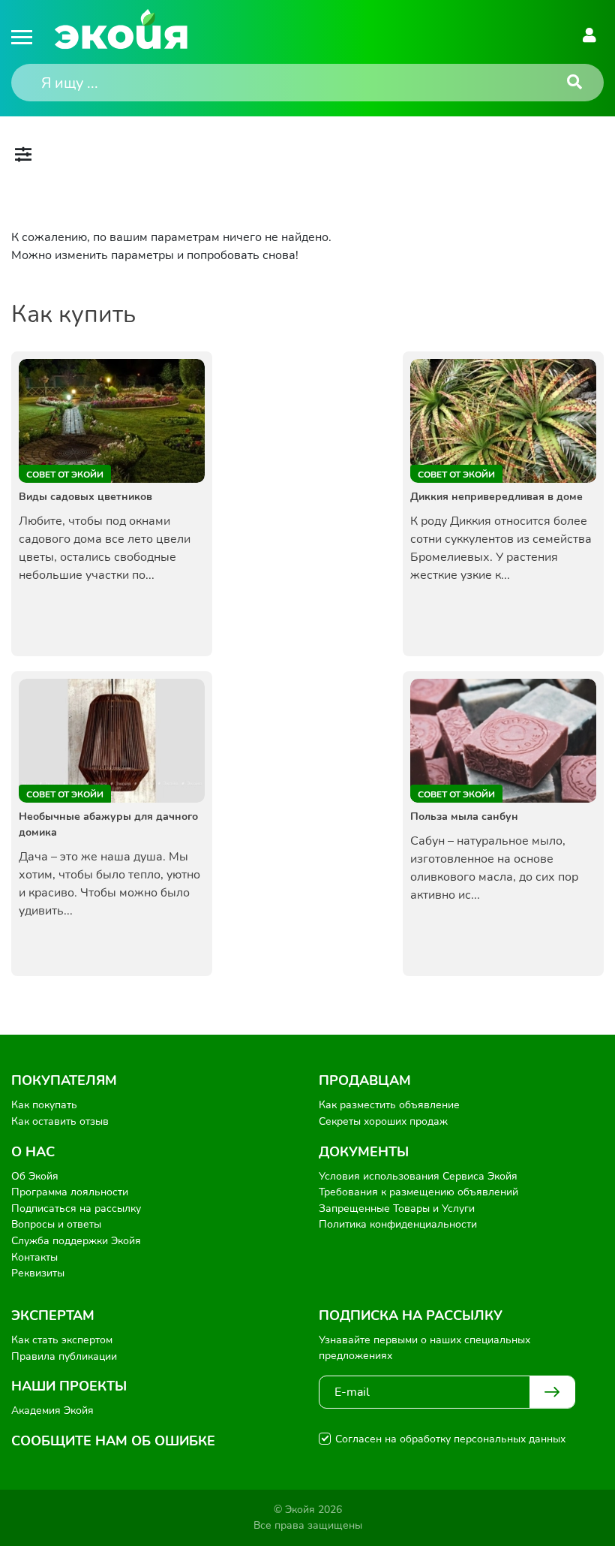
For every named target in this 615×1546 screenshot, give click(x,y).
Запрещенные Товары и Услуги (397, 1208)
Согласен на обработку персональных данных (450, 1439)
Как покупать (44, 1105)
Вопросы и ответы (56, 1224)
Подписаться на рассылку (76, 1208)
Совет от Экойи (65, 475)
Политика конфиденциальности (398, 1224)
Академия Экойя (52, 1410)
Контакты (34, 1257)
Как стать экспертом (61, 1340)
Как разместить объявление (389, 1105)
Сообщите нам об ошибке (113, 1441)
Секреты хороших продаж (383, 1121)
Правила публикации (64, 1356)
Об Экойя (34, 1176)
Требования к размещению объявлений (418, 1192)
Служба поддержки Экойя (76, 1241)
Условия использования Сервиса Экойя (418, 1176)
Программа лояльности (69, 1192)
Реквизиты (37, 1273)
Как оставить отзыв (60, 1121)
